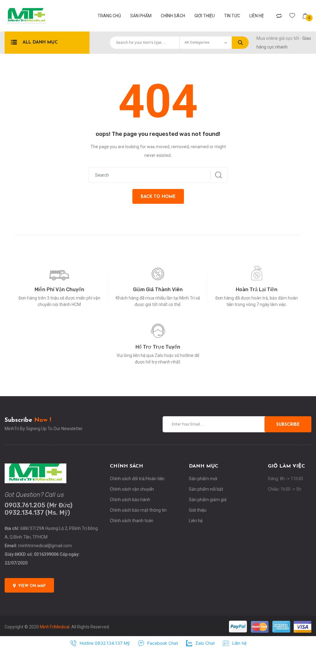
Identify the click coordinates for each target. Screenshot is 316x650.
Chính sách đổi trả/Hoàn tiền (137, 478)
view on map (32, 586)
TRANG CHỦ (109, 15)
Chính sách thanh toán (131, 520)
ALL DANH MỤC (40, 42)
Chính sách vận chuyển (132, 489)
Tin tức (232, 15)
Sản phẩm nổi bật (206, 489)
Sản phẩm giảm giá (208, 499)
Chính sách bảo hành (130, 499)
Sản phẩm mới (203, 478)
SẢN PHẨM (141, 15)
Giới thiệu (204, 15)
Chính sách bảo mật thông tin (138, 510)
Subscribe (288, 424)
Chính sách (173, 15)
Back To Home (158, 197)
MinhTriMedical (54, 626)
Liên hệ (256, 15)
